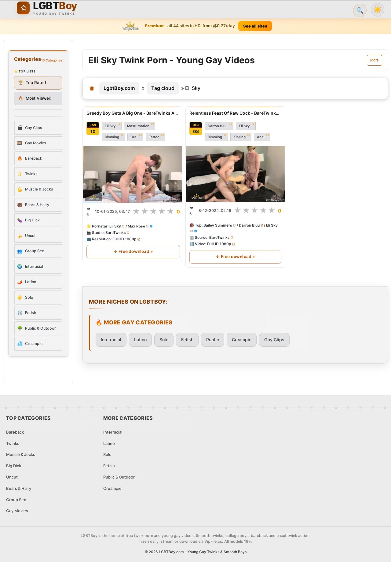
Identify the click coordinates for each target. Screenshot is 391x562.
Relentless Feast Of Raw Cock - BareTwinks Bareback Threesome (235, 113)
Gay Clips (274, 339)
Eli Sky (110, 126)
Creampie (241, 339)
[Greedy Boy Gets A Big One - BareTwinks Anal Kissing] (133, 174)
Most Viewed (35, 98)
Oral (133, 137)
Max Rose (136, 226)
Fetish (187, 339)
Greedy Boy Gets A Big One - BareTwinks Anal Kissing (133, 113)
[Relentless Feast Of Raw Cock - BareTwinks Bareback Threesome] (235, 174)
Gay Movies (17, 510)
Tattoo (154, 137)
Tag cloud (162, 88)
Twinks (12, 443)
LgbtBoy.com (119, 88)
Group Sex (16, 499)
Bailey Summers (217, 225)
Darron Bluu (218, 126)
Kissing (239, 137)
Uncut (12, 477)
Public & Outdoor (119, 477)
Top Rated (32, 82)
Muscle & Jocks (20, 454)
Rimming (112, 137)
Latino (140, 339)
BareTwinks (115, 232)
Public (212, 339)
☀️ (377, 9)
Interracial (111, 339)
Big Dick (13, 465)
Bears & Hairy (18, 488)
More (374, 60)
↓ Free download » (133, 251)
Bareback (15, 432)
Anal (261, 137)
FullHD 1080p (124, 239)
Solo (163, 339)
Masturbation (138, 126)
